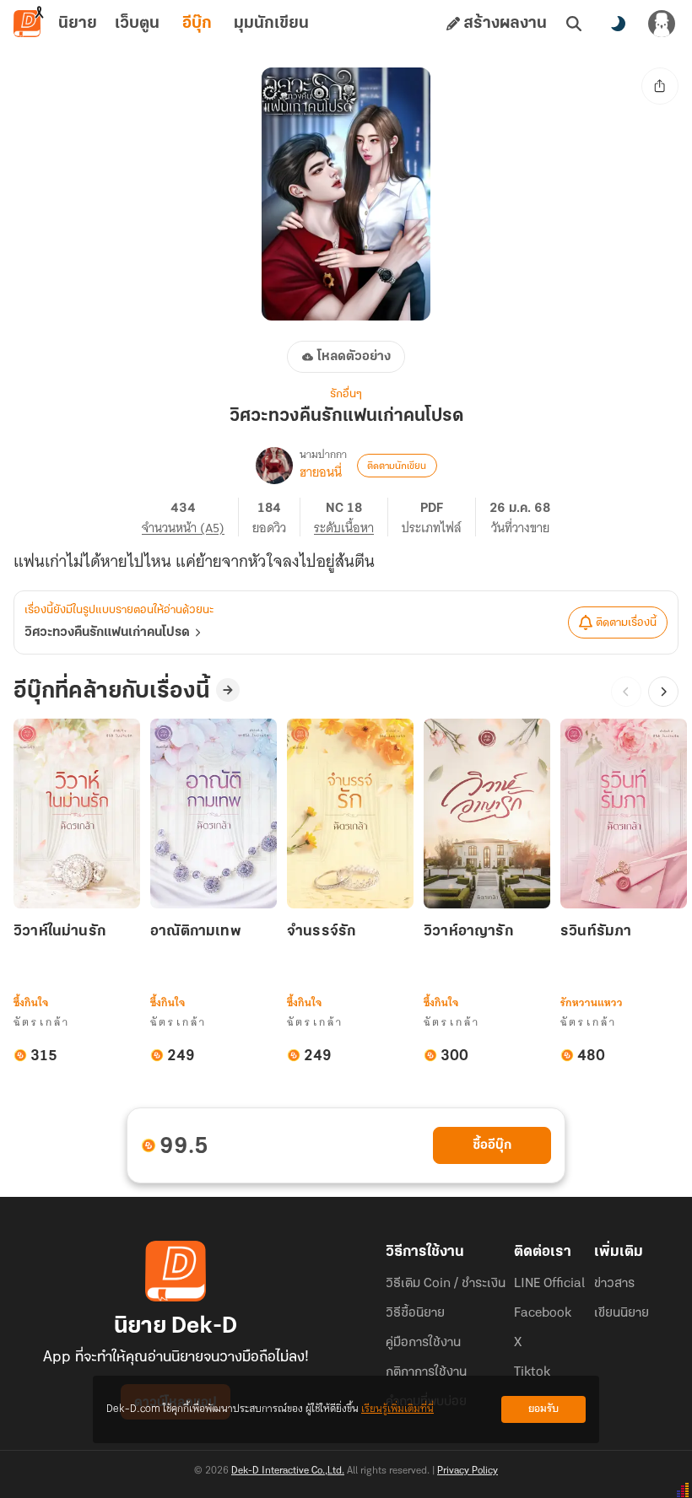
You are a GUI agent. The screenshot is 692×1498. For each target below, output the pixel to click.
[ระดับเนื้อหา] (351, 517)
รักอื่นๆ (346, 394)
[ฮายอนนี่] (274, 465)
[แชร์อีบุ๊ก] (659, 86)
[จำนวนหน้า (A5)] (190, 517)
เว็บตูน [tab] (137, 23)
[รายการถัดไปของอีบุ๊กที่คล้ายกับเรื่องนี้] (663, 691)
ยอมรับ (543, 1409)
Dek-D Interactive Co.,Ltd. (287, 1471)
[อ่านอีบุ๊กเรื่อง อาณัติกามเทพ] (213, 813)
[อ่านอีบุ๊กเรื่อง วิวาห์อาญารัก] (487, 813)
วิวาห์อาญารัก (468, 932)
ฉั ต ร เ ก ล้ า (41, 1022)
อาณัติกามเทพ (195, 932)
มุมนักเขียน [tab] (271, 23)
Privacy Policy (467, 1471)
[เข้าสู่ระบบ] (661, 23)
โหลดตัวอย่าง (354, 357)
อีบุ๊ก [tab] (197, 23)
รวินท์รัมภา (595, 932)
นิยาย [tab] (77, 23)
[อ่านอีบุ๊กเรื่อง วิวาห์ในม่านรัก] (77, 813)
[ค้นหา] (574, 23)
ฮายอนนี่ (321, 472)
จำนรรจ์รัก (321, 932)
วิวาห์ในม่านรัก (59, 932)
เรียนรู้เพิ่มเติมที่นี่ (397, 1409)
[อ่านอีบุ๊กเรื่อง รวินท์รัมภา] (623, 813)
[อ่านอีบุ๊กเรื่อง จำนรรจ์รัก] (350, 813)
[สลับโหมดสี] (618, 23)
